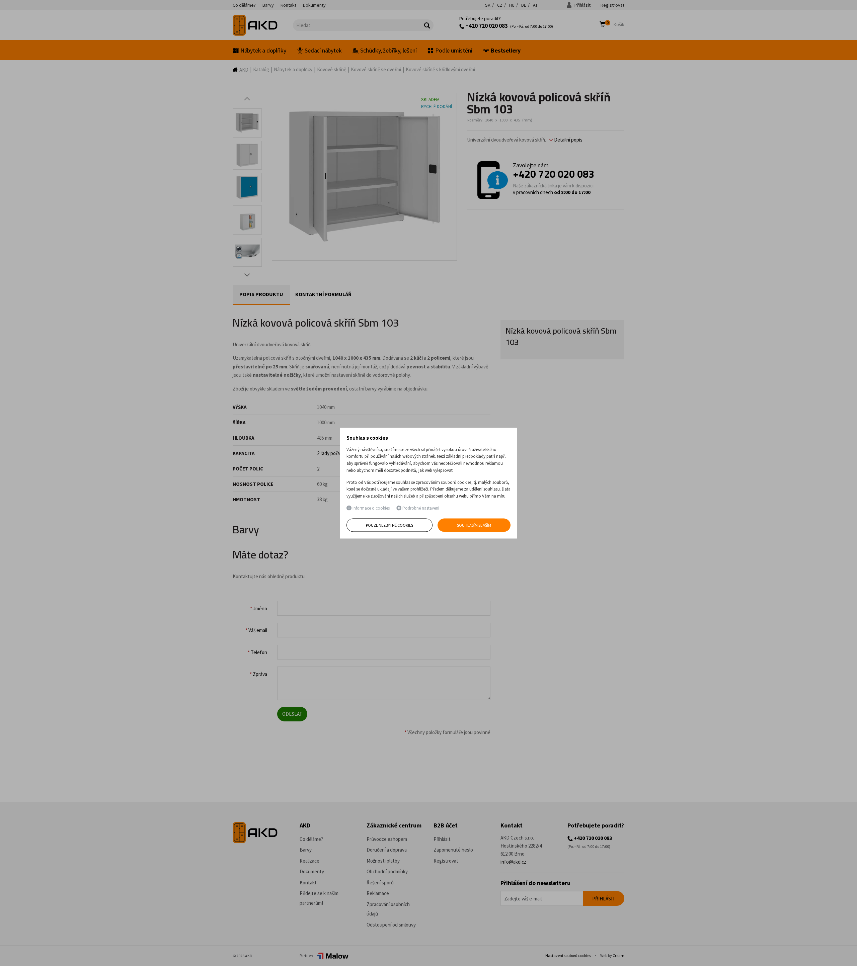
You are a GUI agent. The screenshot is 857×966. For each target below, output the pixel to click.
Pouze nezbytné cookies (389, 525)
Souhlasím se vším (474, 525)
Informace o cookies (371, 508)
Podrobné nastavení (420, 508)
